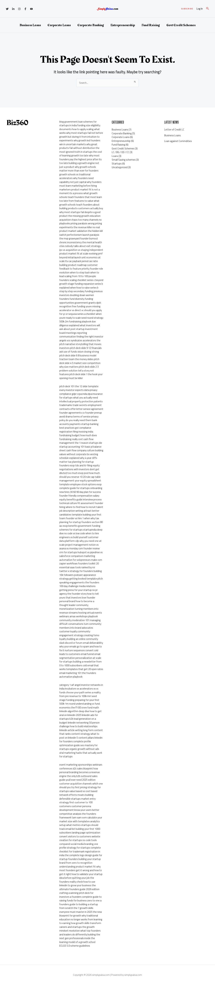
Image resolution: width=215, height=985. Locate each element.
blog (61, 121)
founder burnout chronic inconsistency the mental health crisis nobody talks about (80, 242)
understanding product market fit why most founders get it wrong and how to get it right (80, 870)
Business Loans (30, 25)
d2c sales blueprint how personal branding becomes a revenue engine (79, 772)
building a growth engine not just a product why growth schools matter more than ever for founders (79, 167)
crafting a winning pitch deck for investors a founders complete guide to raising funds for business (80, 896)
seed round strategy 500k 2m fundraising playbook (81, 319)
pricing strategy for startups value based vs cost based (80, 789)
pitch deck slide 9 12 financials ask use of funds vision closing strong (80, 349)
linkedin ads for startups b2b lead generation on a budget (78, 719)
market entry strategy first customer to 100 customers (77, 802)
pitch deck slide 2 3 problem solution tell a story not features (79, 370)
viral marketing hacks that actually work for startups (80, 754)
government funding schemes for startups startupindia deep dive (80, 529)
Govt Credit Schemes (181, 25)
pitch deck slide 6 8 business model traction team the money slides (77, 357)
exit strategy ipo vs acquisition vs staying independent (81, 248)
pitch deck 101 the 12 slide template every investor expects (78, 388)
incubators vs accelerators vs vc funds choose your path (78, 690)
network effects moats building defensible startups (76, 796)
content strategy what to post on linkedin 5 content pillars (79, 735)
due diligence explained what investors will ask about (79, 325)
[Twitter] (7, 9)
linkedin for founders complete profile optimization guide (80, 741)
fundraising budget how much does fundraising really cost (78, 437)
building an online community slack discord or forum (78, 640)
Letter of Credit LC (174, 129)
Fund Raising (151, 25)
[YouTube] (31, 9)
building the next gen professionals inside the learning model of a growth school (79, 938)
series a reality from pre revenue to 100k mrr (80, 694)
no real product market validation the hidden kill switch (81, 231)
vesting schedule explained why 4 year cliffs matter (78, 458)
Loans (115, 156)
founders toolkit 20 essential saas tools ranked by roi (79, 565)
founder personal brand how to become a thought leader (77, 601)
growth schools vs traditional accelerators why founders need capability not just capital (76, 178)
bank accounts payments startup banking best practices (78, 424)
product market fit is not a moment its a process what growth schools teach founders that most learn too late (80, 195)
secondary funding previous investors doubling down (81, 293)
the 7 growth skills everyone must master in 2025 (76, 910)
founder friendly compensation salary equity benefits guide (79, 497)
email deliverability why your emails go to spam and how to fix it (81, 646)
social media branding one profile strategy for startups (78, 846)
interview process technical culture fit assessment (80, 501)
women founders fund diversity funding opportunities (76, 299)
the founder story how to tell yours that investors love (79, 595)
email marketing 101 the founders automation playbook (77, 675)
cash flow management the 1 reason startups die (80, 441)
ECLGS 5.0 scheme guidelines (74, 945)
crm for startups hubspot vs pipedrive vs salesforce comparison (81, 554)
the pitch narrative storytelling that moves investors (80, 344)
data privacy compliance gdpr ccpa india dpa (78, 392)
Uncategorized (119, 167)
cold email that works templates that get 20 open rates (81, 667)
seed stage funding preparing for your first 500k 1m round (79, 700)
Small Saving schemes (124, 159)
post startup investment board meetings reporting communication (78, 333)
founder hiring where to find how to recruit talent (81, 505)
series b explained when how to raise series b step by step (81, 287)
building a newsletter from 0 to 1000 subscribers (80, 663)
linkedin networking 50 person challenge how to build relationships (79, 724)
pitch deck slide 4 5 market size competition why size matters (79, 363)
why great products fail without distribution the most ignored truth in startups (79, 148)
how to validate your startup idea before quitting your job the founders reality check (80, 878)
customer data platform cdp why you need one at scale (80, 541)
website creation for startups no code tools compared (79, 840)
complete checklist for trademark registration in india (80, 851)
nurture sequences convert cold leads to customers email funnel (78, 652)
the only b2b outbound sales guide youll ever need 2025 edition (78, 778)
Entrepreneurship (123, 25)
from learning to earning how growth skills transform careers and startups (80, 923)
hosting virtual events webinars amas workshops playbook (80, 614)
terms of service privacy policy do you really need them (78, 418)
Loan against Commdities (178, 141)
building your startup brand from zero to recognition (80, 861)
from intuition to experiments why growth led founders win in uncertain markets (79, 140)
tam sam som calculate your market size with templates (80, 819)
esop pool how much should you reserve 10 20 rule (79, 475)
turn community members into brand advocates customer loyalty (80, 627)
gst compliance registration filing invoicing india (76, 429)
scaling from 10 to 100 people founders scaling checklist (77, 278)
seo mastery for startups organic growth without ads (79, 747)
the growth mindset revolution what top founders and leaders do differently (80, 930)
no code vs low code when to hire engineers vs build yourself (79, 535)
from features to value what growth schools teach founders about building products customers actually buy (81, 204)
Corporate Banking (90, 25)
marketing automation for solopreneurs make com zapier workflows (80, 560)
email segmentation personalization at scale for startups (80, 658)
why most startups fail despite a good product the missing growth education (79, 214)
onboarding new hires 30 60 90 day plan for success (80, 490)
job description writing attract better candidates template (79, 512)
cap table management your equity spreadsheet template (80, 480)
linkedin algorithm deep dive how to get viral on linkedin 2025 (80, 713)
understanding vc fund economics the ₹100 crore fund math (79, 705)
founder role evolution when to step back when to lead (81, 272)
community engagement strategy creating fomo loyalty (79, 635)
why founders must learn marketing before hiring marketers (80, 186)
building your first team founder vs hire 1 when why (80, 516)
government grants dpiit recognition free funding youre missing (80, 304)
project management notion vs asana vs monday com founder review (79, 546)
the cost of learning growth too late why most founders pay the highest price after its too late (80, 157)
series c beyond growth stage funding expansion (81, 282)
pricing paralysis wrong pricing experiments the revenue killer (80, 225)
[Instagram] (19, 9)
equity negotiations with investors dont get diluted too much (79, 469)
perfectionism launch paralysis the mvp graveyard (79, 236)
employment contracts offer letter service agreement (81, 407)
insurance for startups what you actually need (81, 395)
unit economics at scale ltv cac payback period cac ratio (80, 259)
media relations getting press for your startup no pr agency (78, 590)
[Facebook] (25, 9)
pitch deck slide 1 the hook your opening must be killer (81, 376)
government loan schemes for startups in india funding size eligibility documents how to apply (79, 125)
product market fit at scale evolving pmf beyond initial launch (81, 255)
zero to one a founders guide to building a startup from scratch (80, 904)
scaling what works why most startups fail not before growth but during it (81, 133)
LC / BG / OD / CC (120, 152)
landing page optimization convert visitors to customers (79, 834)
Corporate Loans (59, 25)
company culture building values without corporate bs (81, 452)
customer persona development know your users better (79, 808)
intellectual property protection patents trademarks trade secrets (81, 403)
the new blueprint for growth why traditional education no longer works (80, 915)
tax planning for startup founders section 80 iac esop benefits (81, 522)
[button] (187, 9)
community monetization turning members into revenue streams (78, 609)
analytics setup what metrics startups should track (79, 825)
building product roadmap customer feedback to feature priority (78, 267)
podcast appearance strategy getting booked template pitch (81, 576)
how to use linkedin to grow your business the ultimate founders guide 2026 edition (79, 885)
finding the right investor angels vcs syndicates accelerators (81, 338)
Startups (117, 163)
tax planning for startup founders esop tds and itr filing (76, 463)
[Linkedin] (13, 9)
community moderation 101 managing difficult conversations (80, 622)
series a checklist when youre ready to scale (80, 315)
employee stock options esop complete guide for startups (80, 486)
